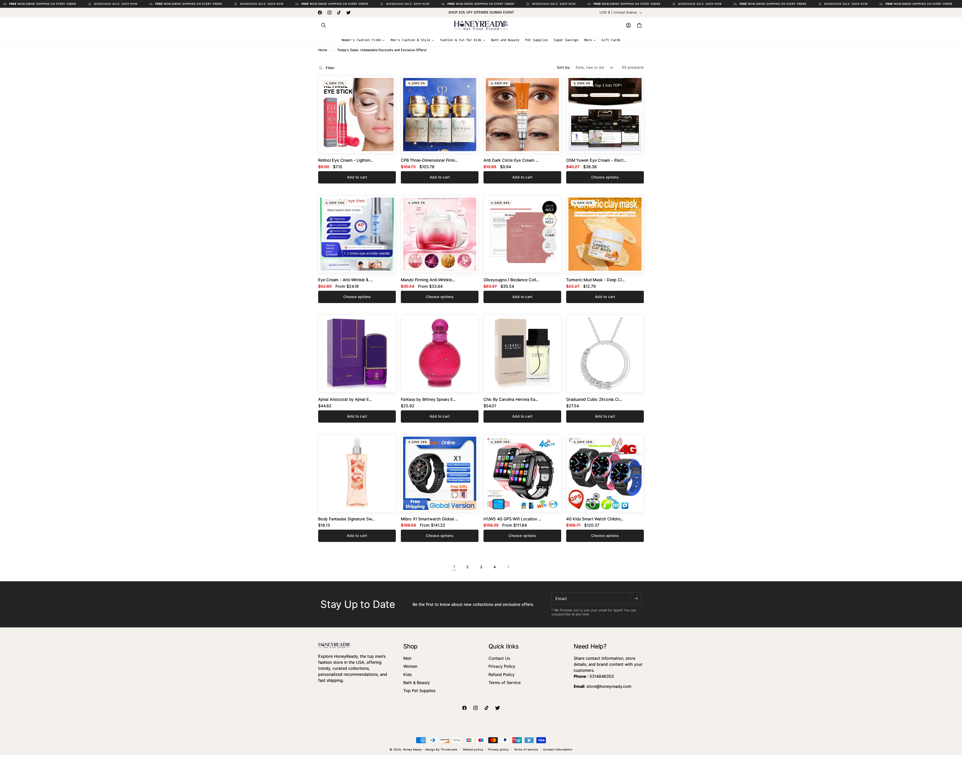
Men (407, 658)
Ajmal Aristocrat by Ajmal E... (345, 399)
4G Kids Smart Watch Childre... (594, 518)
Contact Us (499, 658)
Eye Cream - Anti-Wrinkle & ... (345, 279)
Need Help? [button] (590, 646)
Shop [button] (410, 646)
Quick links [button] (504, 646)
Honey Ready (412, 749)
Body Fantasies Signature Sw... (346, 518)
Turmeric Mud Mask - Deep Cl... (595, 279)
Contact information (557, 749)
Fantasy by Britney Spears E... (428, 399)
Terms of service (526, 749)
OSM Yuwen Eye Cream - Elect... (596, 160)
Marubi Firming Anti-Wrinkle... (428, 279)
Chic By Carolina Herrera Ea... (511, 399)
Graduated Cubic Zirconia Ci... (594, 399)
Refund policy (473, 749)
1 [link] (454, 566)
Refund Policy (502, 674)
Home (322, 50)
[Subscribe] (635, 598)
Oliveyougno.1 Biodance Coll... (511, 279)
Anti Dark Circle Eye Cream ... (511, 160)
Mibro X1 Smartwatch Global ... (429, 518)
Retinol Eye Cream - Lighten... (345, 160)
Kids (407, 674)
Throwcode (449, 749)
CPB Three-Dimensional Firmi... (429, 160)
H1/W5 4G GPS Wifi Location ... (512, 518)
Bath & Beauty (416, 682)
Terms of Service (505, 682)
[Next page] (508, 566)
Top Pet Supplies (419, 690)
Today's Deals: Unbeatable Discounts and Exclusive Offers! (382, 50)
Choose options (605, 177)
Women (410, 666)
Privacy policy (498, 749)
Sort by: (564, 67)
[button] (323, 25)
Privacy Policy (502, 666)
